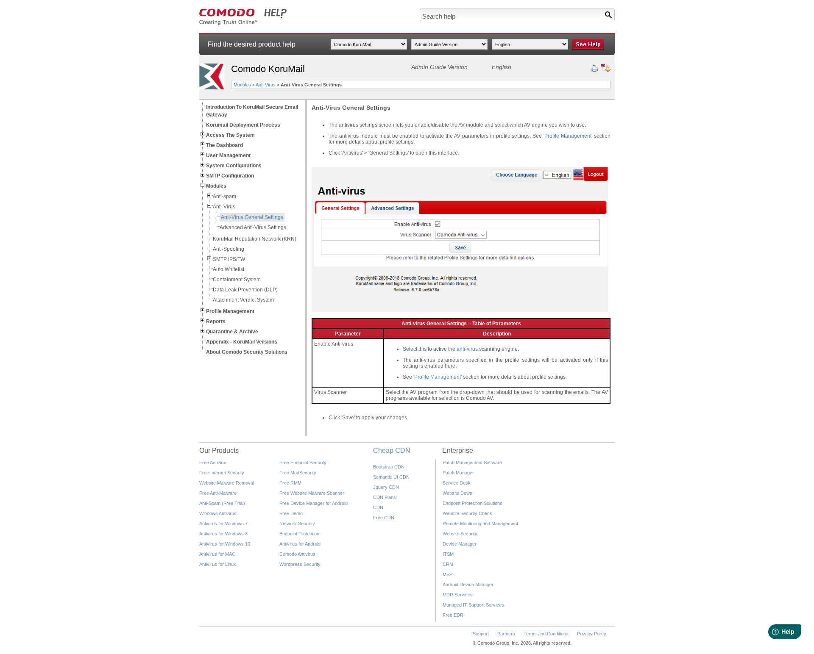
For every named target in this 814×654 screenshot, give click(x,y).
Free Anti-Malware (218, 493)
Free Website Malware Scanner (311, 493)
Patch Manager (458, 472)
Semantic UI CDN (391, 476)
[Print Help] (594, 68)
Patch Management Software (472, 462)
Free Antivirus (213, 462)
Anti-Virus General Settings (252, 217)
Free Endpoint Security (302, 462)
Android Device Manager (468, 584)
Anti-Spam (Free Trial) (222, 503)
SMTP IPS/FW (229, 259)
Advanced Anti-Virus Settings (253, 227)
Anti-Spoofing (228, 249)
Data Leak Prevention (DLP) (245, 290)
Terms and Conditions (546, 633)
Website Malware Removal (226, 482)
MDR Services (458, 594)
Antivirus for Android (300, 543)
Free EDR (453, 615)
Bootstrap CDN (388, 466)
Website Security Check (467, 513)
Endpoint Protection (299, 533)
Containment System (237, 280)
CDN (378, 507)
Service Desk (457, 482)
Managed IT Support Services (473, 604)
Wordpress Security (300, 564)
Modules (242, 84)
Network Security (297, 523)
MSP (447, 574)
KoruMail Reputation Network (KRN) (254, 239)
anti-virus (467, 349)
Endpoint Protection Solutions (472, 503)
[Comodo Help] (243, 24)
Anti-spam (224, 197)
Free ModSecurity (297, 472)
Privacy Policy (591, 633)
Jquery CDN (386, 487)
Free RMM (290, 482)
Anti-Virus (266, 84)
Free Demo (291, 513)
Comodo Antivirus (297, 554)
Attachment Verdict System (243, 300)
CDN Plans (384, 497)
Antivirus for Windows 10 (224, 543)
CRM (448, 564)
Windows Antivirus (218, 513)
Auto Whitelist (228, 269)
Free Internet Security (221, 472)
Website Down (457, 493)
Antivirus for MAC (217, 554)
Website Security (460, 533)
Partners (506, 633)
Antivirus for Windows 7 (223, 523)
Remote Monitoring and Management (480, 523)
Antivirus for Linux (217, 564)
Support (481, 633)
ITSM (448, 554)
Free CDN (383, 517)
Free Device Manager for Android (313, 503)
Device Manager (460, 543)
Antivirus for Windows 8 (223, 533)
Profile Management (567, 136)
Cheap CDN (391, 450)
